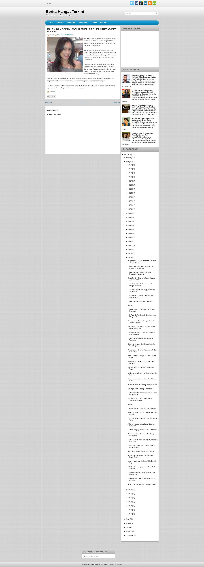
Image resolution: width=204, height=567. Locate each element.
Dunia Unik (71, 23)
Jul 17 (130, 221)
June (127, 519)
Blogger (119, 564)
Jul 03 (130, 506)
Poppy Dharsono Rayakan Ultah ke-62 (141, 301)
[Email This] (48, 96)
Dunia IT (103, 23)
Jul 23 (130, 197)
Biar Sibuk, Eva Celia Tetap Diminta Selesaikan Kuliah (140, 399)
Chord (94, 23)
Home (49, 3)
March (128, 531)
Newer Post (48, 102)
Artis (51, 23)
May (127, 523)
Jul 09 (130, 253)
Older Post (117, 102)
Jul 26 (130, 185)
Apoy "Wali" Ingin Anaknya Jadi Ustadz (141, 451)
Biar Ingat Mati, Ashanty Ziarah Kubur (140, 389)
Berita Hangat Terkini (65, 11)
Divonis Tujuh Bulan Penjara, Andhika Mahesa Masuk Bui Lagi (143, 106)
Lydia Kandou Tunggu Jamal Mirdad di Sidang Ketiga (142, 134)
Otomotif (60, 23)
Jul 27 (130, 181)
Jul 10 (130, 249)
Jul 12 (130, 241)
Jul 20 (130, 209)
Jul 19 (130, 213)
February (129, 535)
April (127, 527)
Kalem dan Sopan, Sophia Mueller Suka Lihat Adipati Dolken (81, 30)
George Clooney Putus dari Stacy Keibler (142, 408)
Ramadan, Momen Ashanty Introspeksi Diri (142, 385)
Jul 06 (130, 494)
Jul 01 (130, 514)
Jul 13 (130, 237)
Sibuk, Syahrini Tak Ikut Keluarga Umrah (141, 484)
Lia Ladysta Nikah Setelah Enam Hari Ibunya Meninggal (140, 285)
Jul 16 (130, 225)
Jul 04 (130, 502)
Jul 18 (130, 217)
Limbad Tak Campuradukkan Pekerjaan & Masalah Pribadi (142, 91)
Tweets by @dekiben (90, 556)
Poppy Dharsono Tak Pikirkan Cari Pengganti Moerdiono (139, 273)
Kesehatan (83, 23)
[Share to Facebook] (55, 96)
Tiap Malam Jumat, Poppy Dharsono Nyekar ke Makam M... (140, 267)
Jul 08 (130, 257)
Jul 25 (130, 189)
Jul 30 (130, 169)
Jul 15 (130, 229)
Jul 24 (130, 193)
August (128, 158)
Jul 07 (130, 489)
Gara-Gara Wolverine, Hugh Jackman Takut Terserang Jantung (144, 76)
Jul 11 (130, 245)
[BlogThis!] (50, 96)
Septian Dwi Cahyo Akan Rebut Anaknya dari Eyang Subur (143, 119)
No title (130, 305)
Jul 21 (130, 205)
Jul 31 (130, 165)
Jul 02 (130, 510)
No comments (68, 34)
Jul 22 (130, 201)
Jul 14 (130, 233)
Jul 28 (130, 177)
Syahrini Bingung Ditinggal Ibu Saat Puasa (142, 430)
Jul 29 (130, 173)
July (127, 162)
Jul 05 (130, 498)
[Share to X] (53, 96)
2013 (125, 155)
